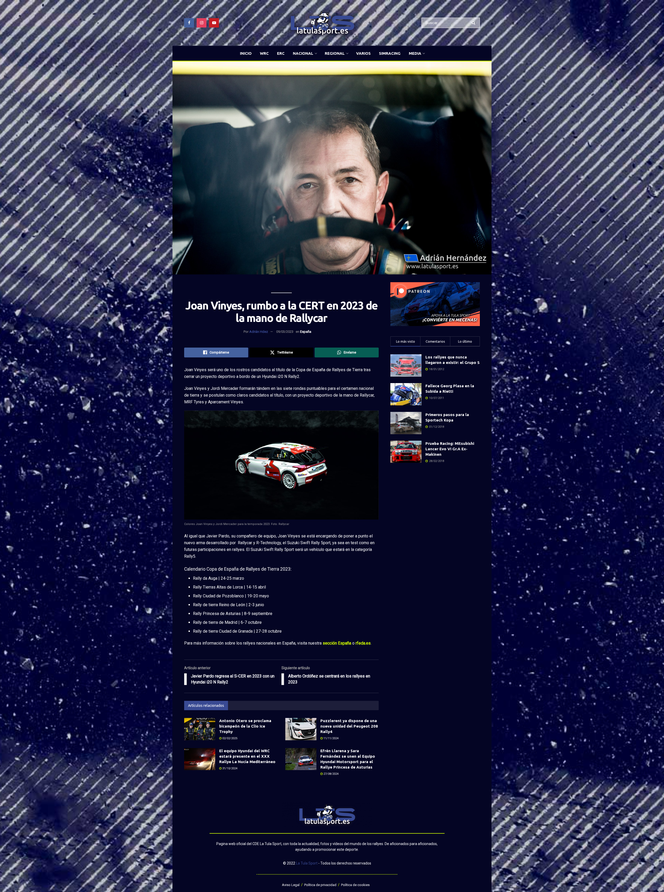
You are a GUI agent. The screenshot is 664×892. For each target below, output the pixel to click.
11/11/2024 (330, 738)
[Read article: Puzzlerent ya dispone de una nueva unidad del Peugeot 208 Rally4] (300, 729)
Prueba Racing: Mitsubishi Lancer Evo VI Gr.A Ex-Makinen (449, 449)
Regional (335, 53)
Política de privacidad (320, 885)
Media (415, 53)
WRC (264, 53)
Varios (363, 53)
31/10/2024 (229, 768)
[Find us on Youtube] (214, 22)
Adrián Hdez (258, 332)
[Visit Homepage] (322, 23)
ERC (281, 53)
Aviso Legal (291, 885)
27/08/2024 (330, 774)
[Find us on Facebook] (189, 22)
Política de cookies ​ (355, 885)
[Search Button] (474, 23)
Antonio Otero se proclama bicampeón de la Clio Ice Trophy (245, 726)
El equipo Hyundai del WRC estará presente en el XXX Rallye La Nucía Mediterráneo (247, 756)
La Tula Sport (306, 863)
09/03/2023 (284, 332)
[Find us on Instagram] (201, 22)
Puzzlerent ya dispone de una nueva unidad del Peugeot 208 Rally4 (349, 726)
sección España (337, 643)
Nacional (303, 53)
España (305, 332)
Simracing (389, 53)
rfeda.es (363, 643)
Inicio (246, 53)
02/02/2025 (229, 738)
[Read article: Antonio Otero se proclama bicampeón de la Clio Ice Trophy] (199, 729)
